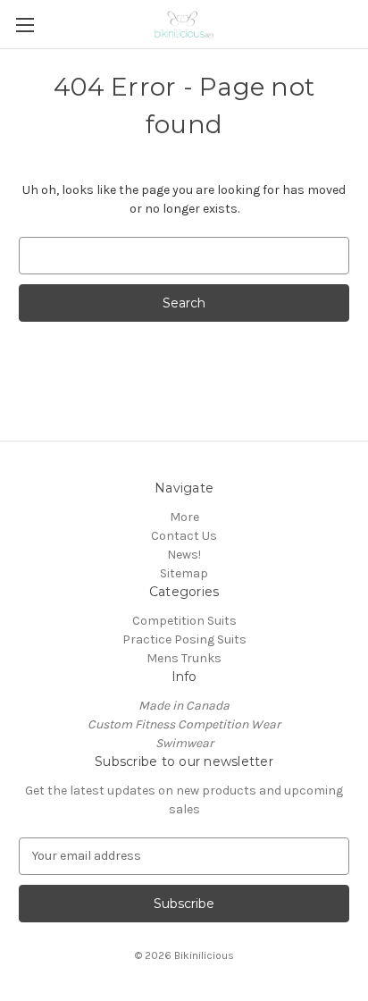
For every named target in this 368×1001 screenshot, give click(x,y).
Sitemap (184, 573)
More (184, 517)
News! (184, 554)
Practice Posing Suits (184, 639)
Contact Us (184, 535)
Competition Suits (184, 620)
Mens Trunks (184, 658)
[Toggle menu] (24, 24)
